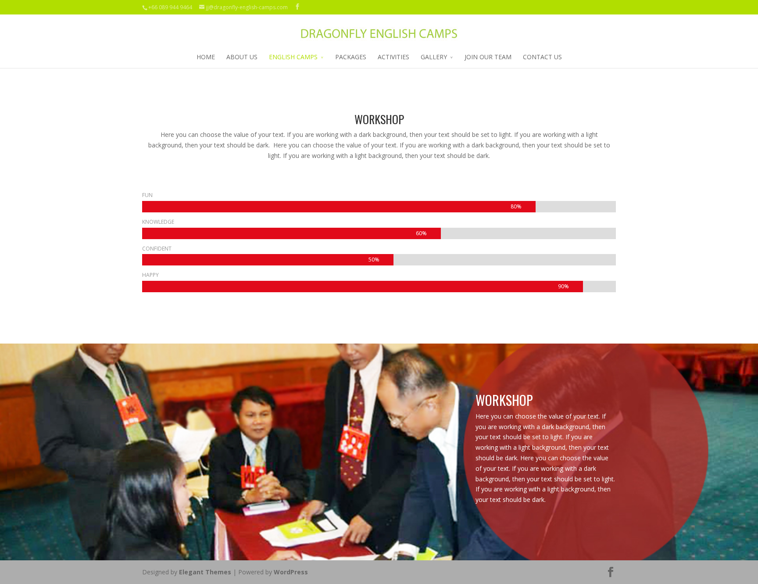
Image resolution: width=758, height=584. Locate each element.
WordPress (291, 572)
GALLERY (434, 57)
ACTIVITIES (393, 57)
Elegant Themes (205, 572)
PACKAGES (350, 57)
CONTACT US (542, 57)
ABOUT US (241, 57)
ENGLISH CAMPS (293, 57)
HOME (206, 57)
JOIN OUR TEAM (488, 57)
